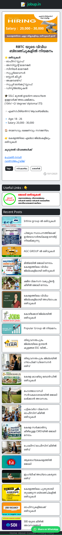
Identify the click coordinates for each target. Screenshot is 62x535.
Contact (31, 533)
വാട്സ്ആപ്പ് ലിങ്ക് (15, 161)
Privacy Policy (46, 533)
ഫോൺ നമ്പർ (13, 157)
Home (13, 533)
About (22, 533)
